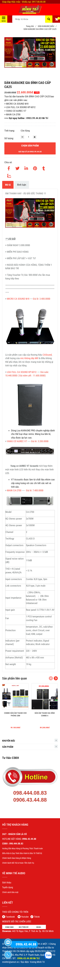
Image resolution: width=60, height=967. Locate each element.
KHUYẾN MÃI (8, 740)
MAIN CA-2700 (14, 490)
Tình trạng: (9, 130)
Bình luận (21, 184)
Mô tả (8, 184)
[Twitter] (17, 167)
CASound (47, 354)
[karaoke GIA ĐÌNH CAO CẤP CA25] (30, 10)
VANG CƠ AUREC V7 (17, 441)
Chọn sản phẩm (30, 145)
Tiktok (37, 916)
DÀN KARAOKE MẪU (47, 26)
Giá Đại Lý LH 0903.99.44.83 (30, 152)
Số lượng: (9, 138)
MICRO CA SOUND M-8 (17, 298)
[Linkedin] (26, 167)
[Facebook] (8, 167)
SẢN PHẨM (7, 746)
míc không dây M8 (29, 358)
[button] (56, 19)
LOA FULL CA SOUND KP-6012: (22, 372)
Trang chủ (31, 26)
